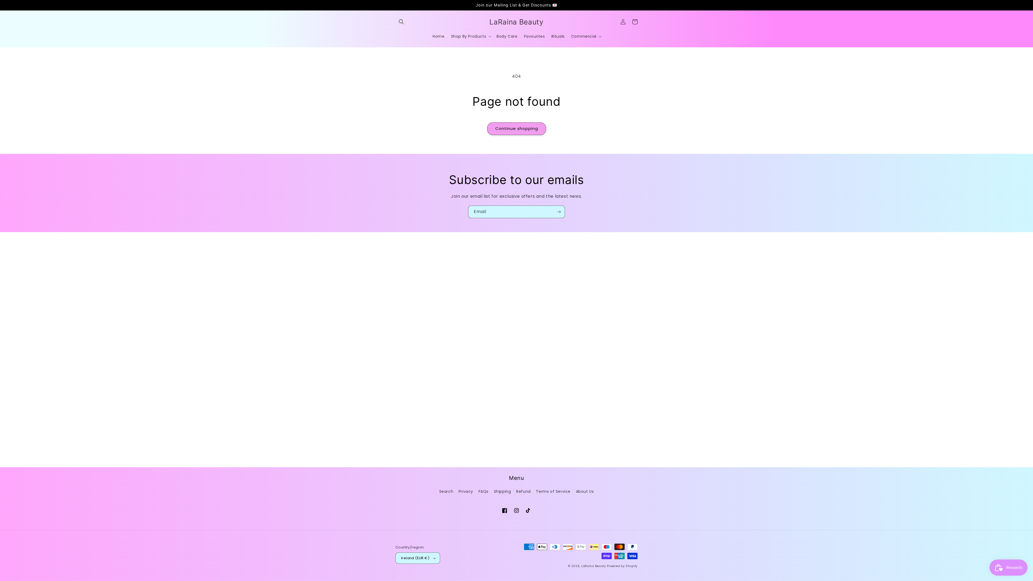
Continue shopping (516, 128)
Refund (523, 491)
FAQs (484, 491)
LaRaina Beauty (593, 566)
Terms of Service (553, 491)
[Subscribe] (559, 212)
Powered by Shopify (622, 566)
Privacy (466, 491)
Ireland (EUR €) (415, 558)
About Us (585, 491)
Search (446, 491)
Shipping (502, 491)
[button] (401, 22)
